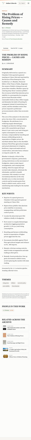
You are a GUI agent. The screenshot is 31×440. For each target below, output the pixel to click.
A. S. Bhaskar (7, 28)
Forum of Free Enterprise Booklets (13, 39)
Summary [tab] (5, 48)
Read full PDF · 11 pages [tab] (17, 48)
